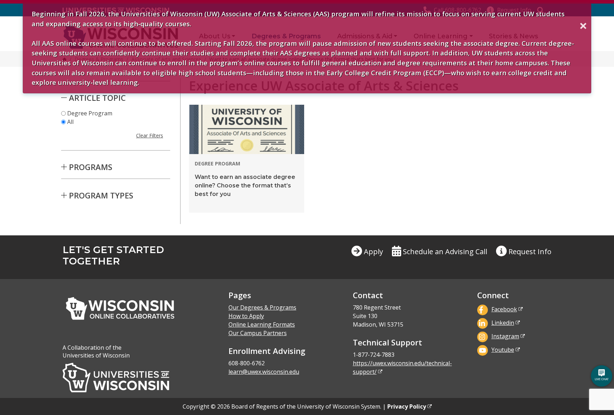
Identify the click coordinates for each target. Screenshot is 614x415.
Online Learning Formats (261, 324)
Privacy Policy (406, 406)
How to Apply (246, 316)
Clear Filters (149, 135)
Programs (90, 167)
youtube (502, 350)
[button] (523, 257)
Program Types (101, 195)
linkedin (502, 323)
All (70, 122)
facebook (504, 309)
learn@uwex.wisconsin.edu (263, 372)
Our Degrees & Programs (262, 307)
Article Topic (97, 97)
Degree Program (89, 113)
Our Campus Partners (257, 333)
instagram (505, 336)
